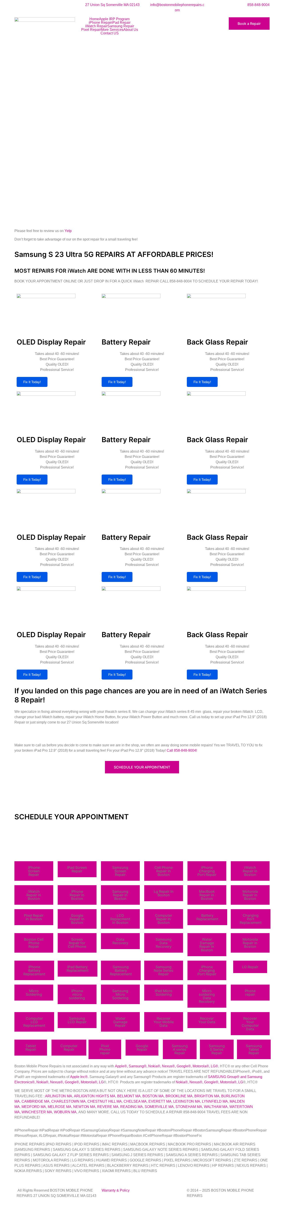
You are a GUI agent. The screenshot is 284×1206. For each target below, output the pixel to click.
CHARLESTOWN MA (68, 1101)
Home (94, 19)
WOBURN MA (65, 1112)
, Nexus (166, 1066)
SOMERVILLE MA (159, 1107)
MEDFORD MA (34, 1107)
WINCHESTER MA (37, 1112)
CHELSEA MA (135, 1101)
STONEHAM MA (189, 1107)
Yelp (68, 231)
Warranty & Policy (116, 1190)
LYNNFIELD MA (215, 1101)
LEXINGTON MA (186, 1101)
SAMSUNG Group (222, 1077)
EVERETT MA (160, 1101)
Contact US (110, 33)
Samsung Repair (120, 26)
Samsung (136, 1066)
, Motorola (198, 1066)
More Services (112, 30)
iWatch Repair (96, 26)
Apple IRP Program (114, 19)
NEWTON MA (84, 1107)
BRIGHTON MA (206, 1096)
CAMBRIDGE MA (35, 1101)
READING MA (131, 1107)
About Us (130, 30)
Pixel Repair (91, 30)
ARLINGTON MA (58, 1096)
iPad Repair (121, 22)
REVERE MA (107, 1107)
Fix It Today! (32, 382)
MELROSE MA (59, 1107)
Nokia (41, 1082)
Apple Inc (77, 1077)
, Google (181, 1066)
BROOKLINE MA (179, 1096)
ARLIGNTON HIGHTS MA (94, 1096)
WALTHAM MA (216, 1107)
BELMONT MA (129, 1096)
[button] (33, 871)
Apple (119, 1066)
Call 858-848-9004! (182, 750)
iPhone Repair (100, 22)
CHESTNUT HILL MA (104, 1101)
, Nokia (152, 1066)
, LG (212, 1066)
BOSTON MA (153, 1096)
